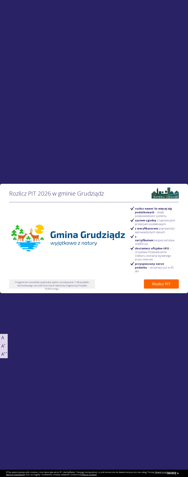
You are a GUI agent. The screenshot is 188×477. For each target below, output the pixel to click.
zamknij (171, 473)
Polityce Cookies (88, 474)
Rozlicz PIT (161, 284)
